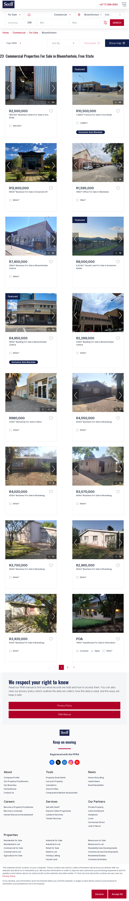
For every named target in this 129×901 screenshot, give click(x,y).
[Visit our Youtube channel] (77, 762)
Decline (99, 894)
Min (42, 22)
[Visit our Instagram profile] (70, 762)
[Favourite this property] (51, 111)
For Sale (33, 32)
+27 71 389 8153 (108, 4)
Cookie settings (78, 894)
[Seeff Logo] (8, 4)
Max (74, 22)
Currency (13, 22)
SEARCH (117, 22)
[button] (101, 14)
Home (6, 32)
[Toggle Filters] (105, 22)
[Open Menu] (123, 4)
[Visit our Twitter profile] (58, 762)
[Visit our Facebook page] (51, 762)
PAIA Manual (64, 714)
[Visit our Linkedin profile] (64, 762)
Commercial (19, 32)
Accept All (117, 894)
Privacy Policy (64, 705)
